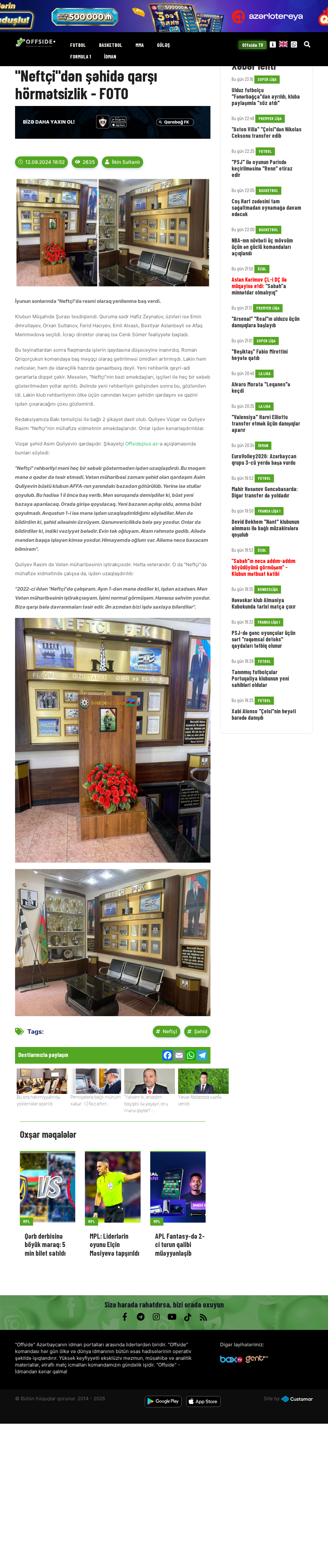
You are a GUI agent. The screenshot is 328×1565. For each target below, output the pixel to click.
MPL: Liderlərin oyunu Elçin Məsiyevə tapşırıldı (114, 1244)
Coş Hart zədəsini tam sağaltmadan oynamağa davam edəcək (266, 207)
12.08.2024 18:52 (45, 162)
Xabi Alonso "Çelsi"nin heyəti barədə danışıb (264, 714)
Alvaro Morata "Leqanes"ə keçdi (261, 387)
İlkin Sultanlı (126, 162)
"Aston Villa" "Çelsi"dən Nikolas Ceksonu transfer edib (266, 132)
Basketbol (110, 45)
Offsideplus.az (141, 444)
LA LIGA (264, 373)
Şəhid (200, 1031)
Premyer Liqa (270, 118)
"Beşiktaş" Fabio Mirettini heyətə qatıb (260, 354)
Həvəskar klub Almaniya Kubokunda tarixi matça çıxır (264, 603)
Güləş (163, 45)
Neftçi (170, 1031)
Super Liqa (267, 79)
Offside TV (252, 45)
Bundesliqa (268, 589)
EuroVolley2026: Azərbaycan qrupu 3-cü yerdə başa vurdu (264, 459)
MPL (26, 1221)
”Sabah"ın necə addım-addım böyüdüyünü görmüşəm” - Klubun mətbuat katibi (263, 567)
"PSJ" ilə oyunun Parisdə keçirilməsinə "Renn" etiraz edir (262, 168)
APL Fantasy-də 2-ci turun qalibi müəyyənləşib (180, 1244)
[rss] (203, 1317)
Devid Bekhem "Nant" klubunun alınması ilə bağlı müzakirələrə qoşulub (265, 528)
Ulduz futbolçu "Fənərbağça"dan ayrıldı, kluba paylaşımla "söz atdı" (266, 96)
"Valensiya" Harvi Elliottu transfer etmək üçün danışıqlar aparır (266, 423)
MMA (139, 45)
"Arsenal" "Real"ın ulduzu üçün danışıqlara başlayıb (265, 322)
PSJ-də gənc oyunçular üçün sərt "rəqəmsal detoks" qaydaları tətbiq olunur (263, 639)
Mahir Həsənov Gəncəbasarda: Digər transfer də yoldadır (265, 492)
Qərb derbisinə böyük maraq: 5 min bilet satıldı (45, 1244)
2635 (89, 162)
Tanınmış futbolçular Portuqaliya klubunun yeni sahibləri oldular (260, 678)
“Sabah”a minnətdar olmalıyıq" (259, 286)
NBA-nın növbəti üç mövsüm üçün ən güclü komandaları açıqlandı (262, 247)
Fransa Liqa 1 (269, 511)
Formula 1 (80, 57)
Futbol (78, 45)
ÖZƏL (262, 268)
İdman (110, 57)
